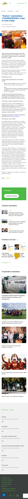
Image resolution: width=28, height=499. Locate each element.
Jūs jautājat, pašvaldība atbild (9, 436)
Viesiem (12, 409)
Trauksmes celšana (6, 484)
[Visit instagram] (17, 495)
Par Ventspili (5, 465)
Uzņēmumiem (5, 409)
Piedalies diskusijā (11, 196)
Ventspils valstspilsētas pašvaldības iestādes (13, 445)
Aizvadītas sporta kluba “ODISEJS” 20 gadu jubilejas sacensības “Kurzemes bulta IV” (17, 223)
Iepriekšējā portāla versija (8, 490)
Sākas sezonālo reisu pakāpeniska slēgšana (12, 396)
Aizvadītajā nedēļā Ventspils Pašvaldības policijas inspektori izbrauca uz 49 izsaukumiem (16, 214)
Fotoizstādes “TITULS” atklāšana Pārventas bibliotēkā (7, 255)
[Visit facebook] (14, 495)
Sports (4, 370)
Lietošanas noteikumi (7, 480)
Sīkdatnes (4, 486)
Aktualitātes (5, 426)
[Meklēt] (10, 3)
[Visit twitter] (10, 495)
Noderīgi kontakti (6, 477)
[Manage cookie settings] (4, 495)
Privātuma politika (6, 482)
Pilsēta (10, 210)
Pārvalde (4, 416)
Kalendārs (4, 455)
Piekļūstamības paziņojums (9, 488)
